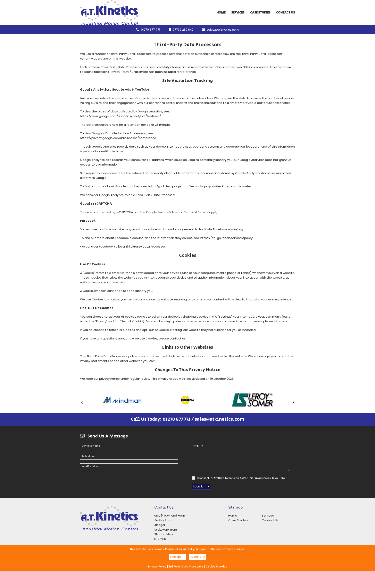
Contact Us (285, 12)
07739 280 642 (183, 30)
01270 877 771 (150, 30)
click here (281, 321)
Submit (198, 486)
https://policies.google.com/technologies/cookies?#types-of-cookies (199, 186)
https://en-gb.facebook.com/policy (226, 238)
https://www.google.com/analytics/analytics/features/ (120, 116)
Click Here (278, 478)
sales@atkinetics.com (223, 30)
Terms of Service (196, 212)
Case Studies (260, 12)
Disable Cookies (216, 566)
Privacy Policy (167, 212)
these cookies (235, 549)
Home (221, 12)
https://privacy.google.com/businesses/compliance (118, 138)
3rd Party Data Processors (186, 566)
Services (238, 12)
